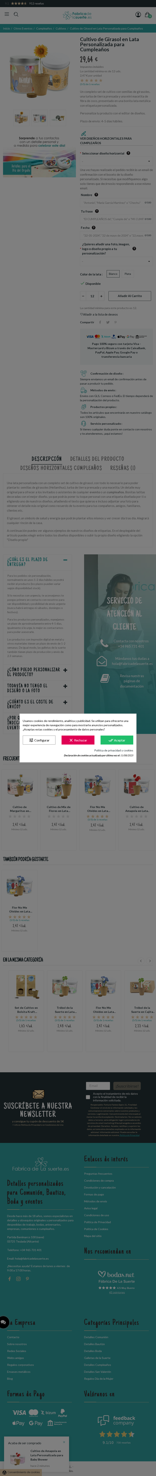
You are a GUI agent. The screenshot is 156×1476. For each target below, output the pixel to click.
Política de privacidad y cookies (113, 750)
